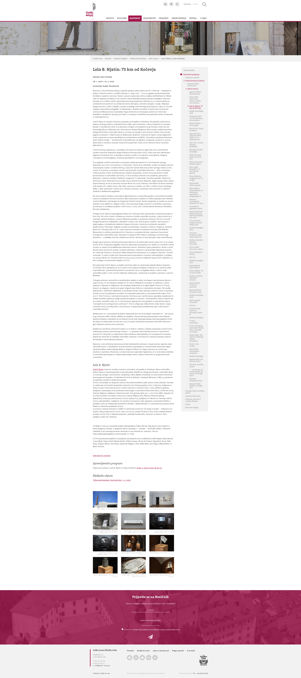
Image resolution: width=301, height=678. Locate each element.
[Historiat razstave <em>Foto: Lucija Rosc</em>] (161, 499)
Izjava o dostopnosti (161, 651)
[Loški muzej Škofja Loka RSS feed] (155, 657)
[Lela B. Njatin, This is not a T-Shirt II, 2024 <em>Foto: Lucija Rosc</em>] (133, 565)
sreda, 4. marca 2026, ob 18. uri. (149, 468)
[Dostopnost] (177, 4)
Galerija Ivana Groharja (138, 59)
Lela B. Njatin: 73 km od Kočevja (173, 59)
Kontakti (130, 651)
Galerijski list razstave (102, 456)
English (195, 4)
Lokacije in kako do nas (101, 673)
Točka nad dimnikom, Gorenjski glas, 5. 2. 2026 (112, 480)
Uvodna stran (97, 59)
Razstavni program (120, 59)
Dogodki (122, 18)
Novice (110, 18)
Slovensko (187, 4)
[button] (150, 637)
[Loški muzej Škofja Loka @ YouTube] (142, 657)
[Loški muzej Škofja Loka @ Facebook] (129, 657)
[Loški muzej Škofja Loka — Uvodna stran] (91, 10)
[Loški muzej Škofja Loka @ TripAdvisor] (148, 657)
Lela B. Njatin (98, 369)
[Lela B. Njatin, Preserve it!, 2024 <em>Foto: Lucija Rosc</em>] (105, 565)
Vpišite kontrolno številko (150, 620)
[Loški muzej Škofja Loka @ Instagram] (136, 657)
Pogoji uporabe (178, 651)
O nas (203, 18)
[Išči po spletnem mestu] (204, 4)
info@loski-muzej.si (102, 666)
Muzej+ (193, 18)
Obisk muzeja (179, 18)
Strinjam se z (152, 629)
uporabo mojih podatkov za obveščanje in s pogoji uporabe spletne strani (156, 629)
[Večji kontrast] (171, 4)
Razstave (135, 18)
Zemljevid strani (143, 651)
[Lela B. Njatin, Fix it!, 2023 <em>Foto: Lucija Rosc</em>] (161, 543)
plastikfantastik (202, 673)
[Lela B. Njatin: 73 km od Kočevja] (105, 499)
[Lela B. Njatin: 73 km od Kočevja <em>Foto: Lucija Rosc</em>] (133, 499)
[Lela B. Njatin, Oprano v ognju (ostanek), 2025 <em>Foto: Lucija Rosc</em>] (161, 521)
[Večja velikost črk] (165, 4)
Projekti (163, 18)
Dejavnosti (149, 18)
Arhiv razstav (153, 59)
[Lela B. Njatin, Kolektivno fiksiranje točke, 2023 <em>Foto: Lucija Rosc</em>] (105, 521)
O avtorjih (191, 651)
